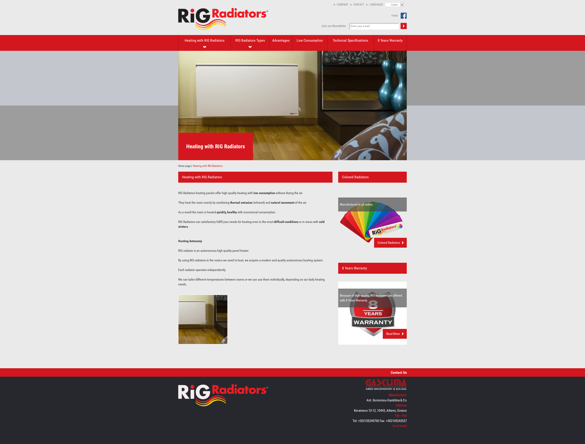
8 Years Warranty (390, 40)
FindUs (394, 15)
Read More (393, 334)
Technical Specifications (350, 40)
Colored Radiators (389, 242)
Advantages (281, 40)
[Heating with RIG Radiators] (203, 343)
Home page (184, 166)
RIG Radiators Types (250, 40)
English (394, 4)
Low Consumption (310, 40)
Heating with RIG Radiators (204, 40)
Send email (399, 426)
